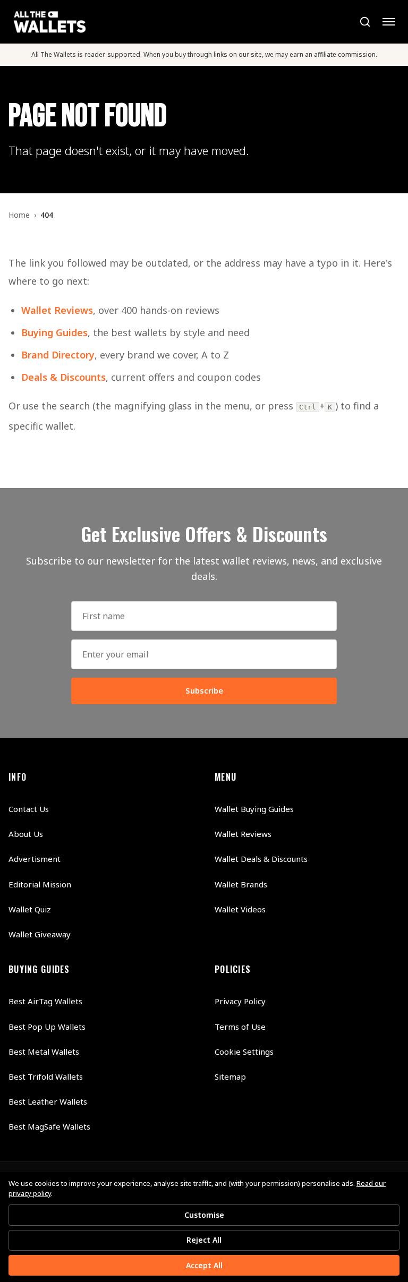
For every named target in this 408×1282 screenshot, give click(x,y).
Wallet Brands (241, 884)
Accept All (204, 1265)
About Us (25, 833)
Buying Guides (54, 332)
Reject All (204, 1240)
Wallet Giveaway (39, 934)
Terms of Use (240, 1026)
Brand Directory (58, 354)
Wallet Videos (240, 909)
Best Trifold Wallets (45, 1076)
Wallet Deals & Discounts (261, 858)
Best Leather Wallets (47, 1101)
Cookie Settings (244, 1051)
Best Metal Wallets (43, 1051)
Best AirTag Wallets (45, 1001)
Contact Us (28, 809)
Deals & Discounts (63, 377)
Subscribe (204, 690)
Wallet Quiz (29, 909)
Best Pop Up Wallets (47, 1026)
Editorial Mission (39, 884)
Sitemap (230, 1076)
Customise (204, 1215)
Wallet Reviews (57, 310)
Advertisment (34, 858)
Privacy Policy (240, 1001)
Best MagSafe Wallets (49, 1126)
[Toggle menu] (389, 22)
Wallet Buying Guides (254, 809)
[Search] (364, 22)
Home (19, 215)
